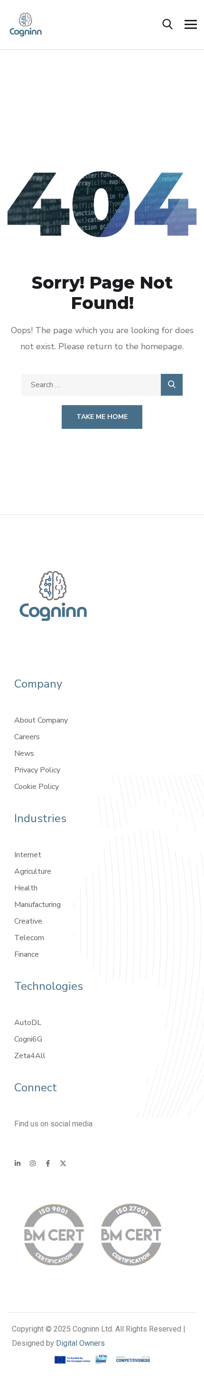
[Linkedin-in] (17, 1163)
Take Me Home (102, 416)
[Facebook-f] (48, 1163)
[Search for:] (102, 385)
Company (38, 683)
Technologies (48, 986)
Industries (40, 818)
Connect (35, 1087)
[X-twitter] (63, 1163)
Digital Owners (80, 1343)
